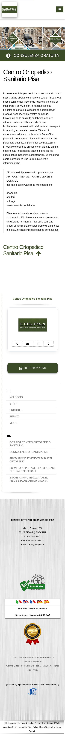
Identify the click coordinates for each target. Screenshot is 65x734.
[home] (9, 9)
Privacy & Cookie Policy (29, 723)
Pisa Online (33, 727)
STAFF (13, 403)
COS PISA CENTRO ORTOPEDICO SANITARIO (29, 444)
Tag (43, 723)
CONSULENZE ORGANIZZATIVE (28, 452)
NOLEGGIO (16, 397)
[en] (25, 602)
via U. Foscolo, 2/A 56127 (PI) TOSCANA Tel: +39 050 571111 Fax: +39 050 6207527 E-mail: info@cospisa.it (32, 532)
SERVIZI (14, 416)
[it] (18, 602)
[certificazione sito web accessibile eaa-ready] (32, 582)
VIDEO (13, 423)
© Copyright (10, 723)
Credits (50, 723)
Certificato (32, 608)
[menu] (59, 9)
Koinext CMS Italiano (42, 684)
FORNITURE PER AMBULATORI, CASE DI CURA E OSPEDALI (32, 469)
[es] (46, 602)
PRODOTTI (16, 410)
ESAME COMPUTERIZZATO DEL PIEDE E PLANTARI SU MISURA (28, 479)
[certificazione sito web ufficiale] (32, 634)
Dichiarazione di (32, 615)
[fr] (32, 602)
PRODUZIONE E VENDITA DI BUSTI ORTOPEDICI (30, 460)
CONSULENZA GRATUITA (34, 55)
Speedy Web (24, 684)
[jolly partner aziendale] (32, 691)
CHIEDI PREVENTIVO (34, 368)
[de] (39, 602)
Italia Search (46, 727)
